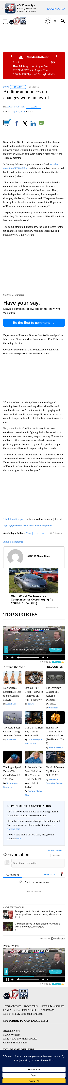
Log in (51, 850)
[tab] (12, 874)
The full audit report (13, 519)
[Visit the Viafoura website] (58, 938)
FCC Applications (44, 1009)
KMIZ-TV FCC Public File (18, 1009)
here (18, 838)
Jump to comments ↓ (14, 541)
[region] (34, 895)
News (28, 533)
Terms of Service (12, 1005)
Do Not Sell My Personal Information (23, 1013)
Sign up (59, 850)
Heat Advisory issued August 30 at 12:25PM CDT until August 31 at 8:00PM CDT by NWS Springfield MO (34, 70)
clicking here (13, 829)
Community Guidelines (52, 1005)
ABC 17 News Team (15, 106)
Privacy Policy (30, 1005)
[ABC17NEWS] (21, 20)
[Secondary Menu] (7, 21)
